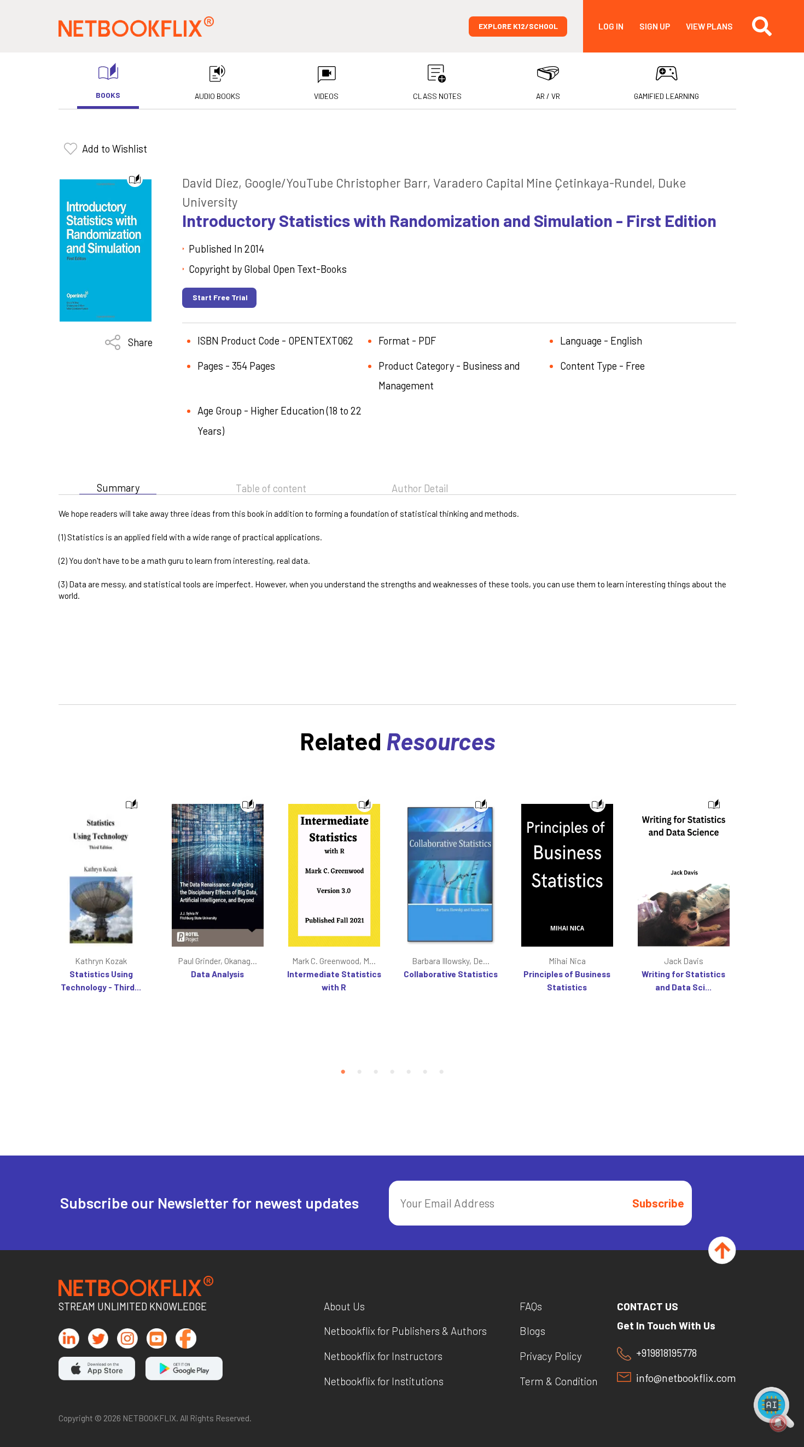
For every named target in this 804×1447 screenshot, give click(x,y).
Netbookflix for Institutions (384, 1381)
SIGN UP (654, 26)
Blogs (532, 1331)
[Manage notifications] (778, 1423)
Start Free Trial (220, 297)
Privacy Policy (551, 1356)
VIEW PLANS (709, 26)
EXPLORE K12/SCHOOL (518, 26)
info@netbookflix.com (686, 1378)
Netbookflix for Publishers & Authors (405, 1331)
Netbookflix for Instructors (383, 1356)
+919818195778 (666, 1353)
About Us (344, 1306)
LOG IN (611, 26)
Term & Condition (559, 1381)
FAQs (531, 1306)
